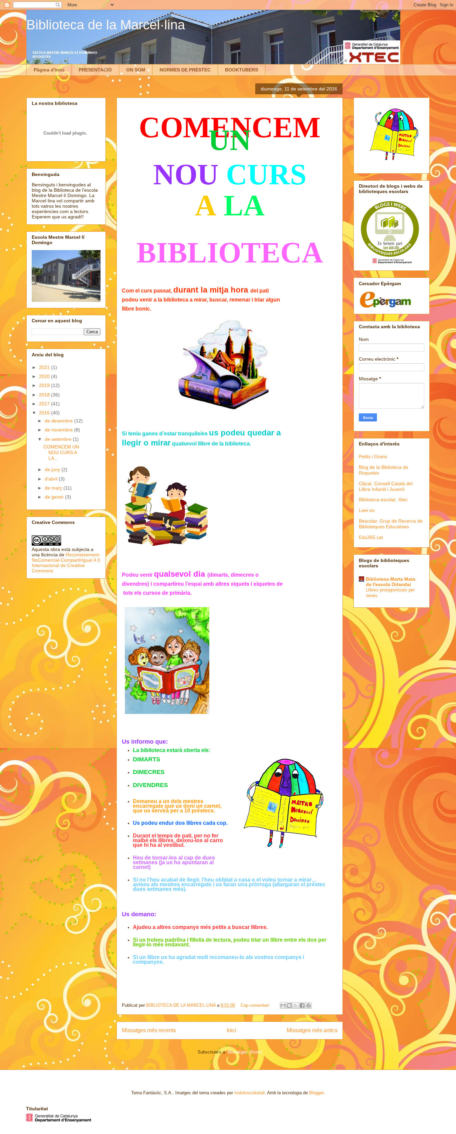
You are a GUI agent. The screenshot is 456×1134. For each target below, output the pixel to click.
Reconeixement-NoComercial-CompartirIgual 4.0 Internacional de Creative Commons (66, 562)
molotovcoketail (249, 1092)
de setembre (59, 439)
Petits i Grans (373, 456)
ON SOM (135, 69)
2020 (45, 376)
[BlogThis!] (289, 1005)
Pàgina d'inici (49, 69)
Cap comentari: (256, 1005)
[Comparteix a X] (295, 1005)
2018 (45, 394)
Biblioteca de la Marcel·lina (105, 24)
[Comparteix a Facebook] (302, 1005)
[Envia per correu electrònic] (283, 1005)
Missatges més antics (312, 1030)
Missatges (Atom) (245, 1052)
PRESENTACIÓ (95, 69)
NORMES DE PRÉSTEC (185, 69)
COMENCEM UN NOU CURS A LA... (61, 452)
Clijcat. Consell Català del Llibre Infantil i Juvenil (386, 486)
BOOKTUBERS (241, 69)
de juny (53, 469)
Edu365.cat (371, 537)
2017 (45, 403)
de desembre (59, 420)
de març (54, 488)
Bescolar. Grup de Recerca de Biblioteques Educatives (391, 523)
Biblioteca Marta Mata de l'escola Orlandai (390, 581)
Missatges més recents (149, 1030)
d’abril (52, 479)
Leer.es (367, 510)
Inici (231, 1030)
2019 (45, 385)
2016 (45, 412)
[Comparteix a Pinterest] (308, 1005)
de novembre (59, 429)
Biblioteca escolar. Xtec (383, 499)
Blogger (316, 1092)
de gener (55, 497)
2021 (45, 367)
